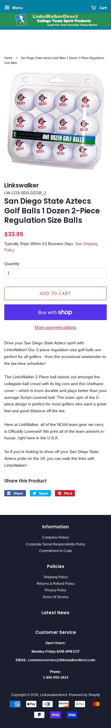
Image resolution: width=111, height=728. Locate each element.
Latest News (55, 613)
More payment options (55, 327)
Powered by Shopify (84, 695)
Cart (102, 7)
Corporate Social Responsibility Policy (55, 544)
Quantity (11, 263)
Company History (55, 537)
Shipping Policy (56, 577)
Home (8, 58)
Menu (17, 7)
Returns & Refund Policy (56, 584)
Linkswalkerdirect (53, 695)
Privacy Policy (55, 590)
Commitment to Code (55, 551)
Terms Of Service (55, 597)
